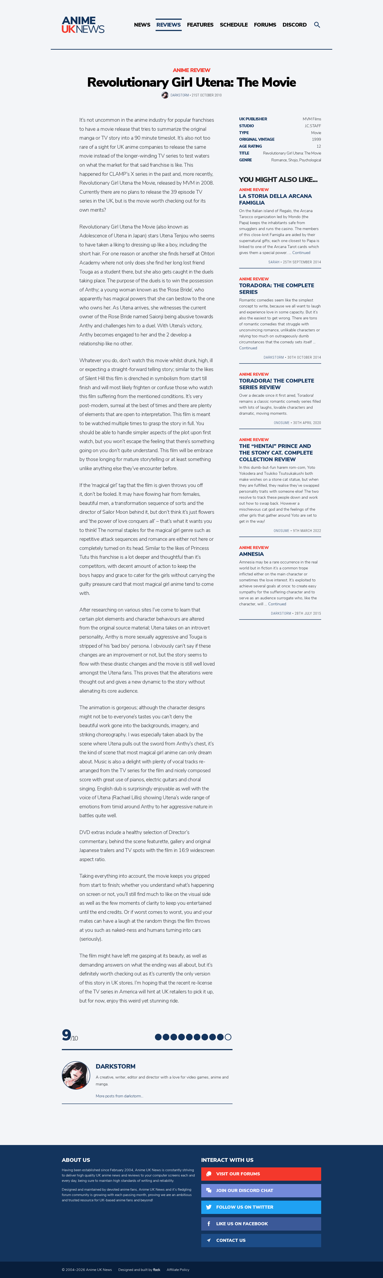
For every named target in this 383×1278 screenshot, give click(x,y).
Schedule (234, 24)
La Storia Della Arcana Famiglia (275, 199)
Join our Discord (244, 1191)
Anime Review (191, 70)
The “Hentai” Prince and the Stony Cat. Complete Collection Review (276, 453)
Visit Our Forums (238, 1174)
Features (200, 24)
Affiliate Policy (178, 1269)
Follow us (244, 1207)
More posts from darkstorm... (119, 1096)
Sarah (273, 262)
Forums (265, 24)
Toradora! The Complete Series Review (276, 384)
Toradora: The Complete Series (276, 289)
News (142, 24)
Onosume (282, 422)
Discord (295, 24)
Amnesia (251, 554)
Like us (242, 1224)
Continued (301, 252)
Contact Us (231, 1240)
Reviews (168, 24)
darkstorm (180, 95)
